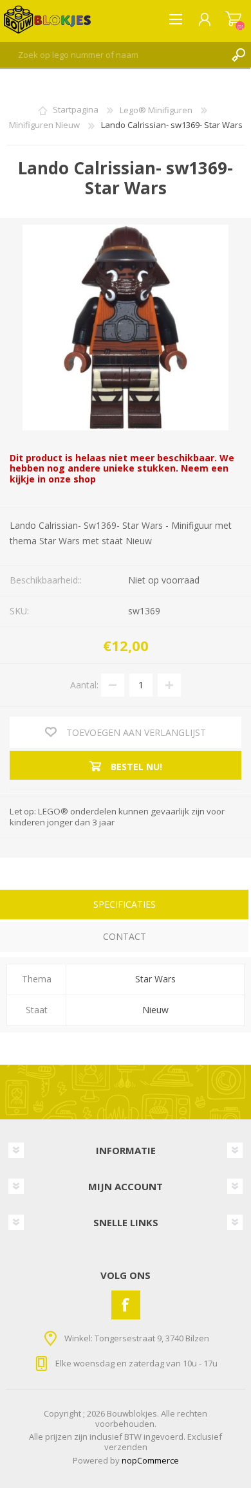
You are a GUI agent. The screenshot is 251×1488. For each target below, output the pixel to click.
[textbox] (112, 55)
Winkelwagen (233, 19)
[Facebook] (125, 1305)
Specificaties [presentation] (124, 904)
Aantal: (84, 685)
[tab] (124, 906)
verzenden (125, 1447)
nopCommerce (150, 1460)
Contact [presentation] (124, 936)
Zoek (238, 55)
